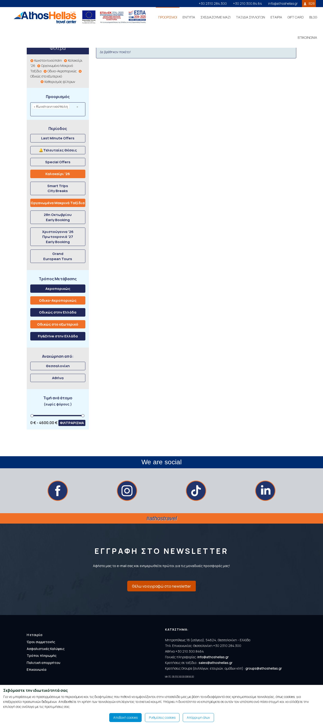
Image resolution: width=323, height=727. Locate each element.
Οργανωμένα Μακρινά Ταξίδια (58, 202)
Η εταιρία (34, 634)
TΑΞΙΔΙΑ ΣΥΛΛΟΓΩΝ (250, 17)
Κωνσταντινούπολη (48, 60)
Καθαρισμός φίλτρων (59, 81)
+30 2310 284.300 (213, 3)
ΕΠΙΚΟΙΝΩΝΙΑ (307, 37)
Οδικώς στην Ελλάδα (57, 312)
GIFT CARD (296, 17)
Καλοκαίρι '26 (57, 173)
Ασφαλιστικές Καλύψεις (46, 648)
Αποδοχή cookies (125, 717)
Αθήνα (58, 377)
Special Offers (57, 161)
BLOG (313, 17)
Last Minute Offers (57, 138)
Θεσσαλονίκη (58, 365)
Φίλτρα (57, 48)
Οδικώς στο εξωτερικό (57, 324)
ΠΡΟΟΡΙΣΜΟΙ (167, 17)
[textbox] (39, 112)
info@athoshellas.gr (283, 3)
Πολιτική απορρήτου (43, 662)
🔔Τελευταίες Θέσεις (58, 150)
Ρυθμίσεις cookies (162, 717)
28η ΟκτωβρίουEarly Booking (58, 217)
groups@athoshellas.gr (263, 668)
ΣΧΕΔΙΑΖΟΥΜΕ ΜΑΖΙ (216, 17)
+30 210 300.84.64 (247, 3)
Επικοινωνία (36, 669)
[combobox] (57, 109)
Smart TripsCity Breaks (57, 188)
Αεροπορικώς (57, 288)
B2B (311, 3)
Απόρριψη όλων (198, 717)
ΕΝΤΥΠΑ (189, 17)
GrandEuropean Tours (57, 256)
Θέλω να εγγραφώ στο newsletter (161, 586)
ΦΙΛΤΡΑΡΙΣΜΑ (72, 422)
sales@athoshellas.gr (215, 662)
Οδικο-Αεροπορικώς (62, 71)
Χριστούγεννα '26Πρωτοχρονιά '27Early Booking (58, 236)
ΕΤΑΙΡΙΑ (276, 17)
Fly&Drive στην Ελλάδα (58, 336)
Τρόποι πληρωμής (42, 655)
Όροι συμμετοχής (41, 642)
